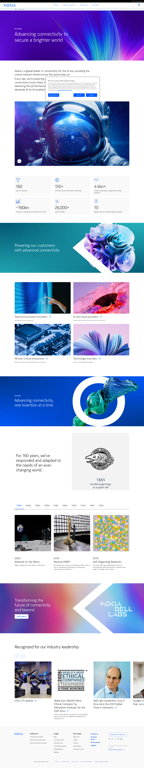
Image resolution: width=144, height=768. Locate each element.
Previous (17, 656)
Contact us (94, 734)
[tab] (19, 505)
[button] (72, 133)
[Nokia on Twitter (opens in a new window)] (115, 739)
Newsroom (76, 737)
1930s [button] (92, 505)
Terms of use (74, 761)
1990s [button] (37, 505)
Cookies (57, 761)
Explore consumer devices (115, 750)
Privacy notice (65, 761)
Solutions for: (34, 734)
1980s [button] (46, 505)
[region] (73, 89)
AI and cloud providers (85, 316)
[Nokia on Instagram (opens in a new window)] (109, 739)
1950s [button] (74, 505)
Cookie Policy (60, 90)
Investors (76, 743)
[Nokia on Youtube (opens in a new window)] (112, 739)
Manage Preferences (53, 95)
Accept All (91, 95)
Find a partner (95, 742)
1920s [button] (101, 505)
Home (16, 9)
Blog (55, 737)
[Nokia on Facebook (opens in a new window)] (118, 739)
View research (21, 616)
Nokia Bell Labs (58, 743)
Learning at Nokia (59, 740)
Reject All (79, 95)
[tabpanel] (72, 543)
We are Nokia (77, 734)
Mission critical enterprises (29, 358)
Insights (56, 734)
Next (23, 656)
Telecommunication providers (31, 316)
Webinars (56, 752)
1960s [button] (65, 505)
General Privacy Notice (67, 90)
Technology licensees (85, 358)
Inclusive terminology (86, 761)
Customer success (78, 749)
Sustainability (77, 746)
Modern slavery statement (101, 761)
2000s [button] (28, 505)
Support (93, 745)
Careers (75, 740)
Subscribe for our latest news (117, 734)
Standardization (58, 749)
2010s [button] (19, 505)
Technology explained (60, 746)
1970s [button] (56, 505)
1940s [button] (83, 505)
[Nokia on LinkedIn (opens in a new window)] (121, 739)
